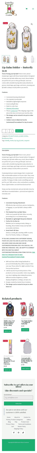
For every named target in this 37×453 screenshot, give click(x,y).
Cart (12, 426)
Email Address (8, 394)
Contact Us (27, 417)
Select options (26, 368)
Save (6, 23)
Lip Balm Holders (23, 136)
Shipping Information (12, 108)
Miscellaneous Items (7, 138)
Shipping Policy (18, 429)
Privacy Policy (10, 424)
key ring (16, 140)
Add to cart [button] (8, 331)
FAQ (16, 422)
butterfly (7, 140)
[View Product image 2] (15, 59)
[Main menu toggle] (33, 9)
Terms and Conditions (24, 424)
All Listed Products (13, 136)
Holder (12, 140)
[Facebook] (14, 432)
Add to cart (19, 131)
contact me (14, 111)
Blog (9, 422)
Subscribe (18, 403)
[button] (32, 24)
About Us (17, 417)
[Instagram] (18, 432)
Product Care (25, 422)
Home (8, 417)
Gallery (29, 419)
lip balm (21, 140)
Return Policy (22, 426)
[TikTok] (23, 432)
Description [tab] (5, 150)
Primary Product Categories (14, 419)
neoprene (26, 140)
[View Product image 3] (25, 59)
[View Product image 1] (6, 59)
